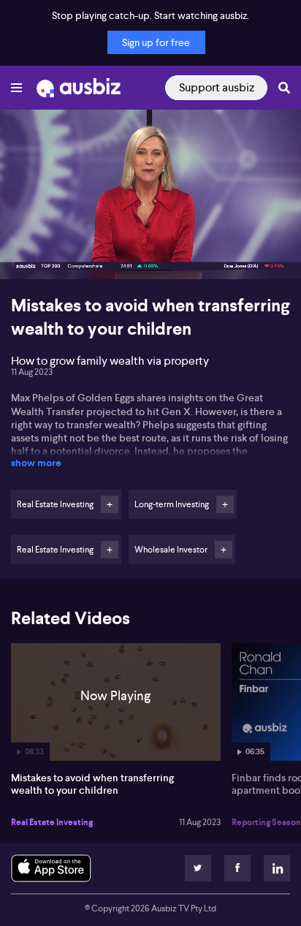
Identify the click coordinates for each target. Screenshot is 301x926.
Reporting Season (266, 822)
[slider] (150, 226)
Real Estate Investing (52, 822)
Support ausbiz (216, 87)
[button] (26, 253)
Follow (109, 504)
